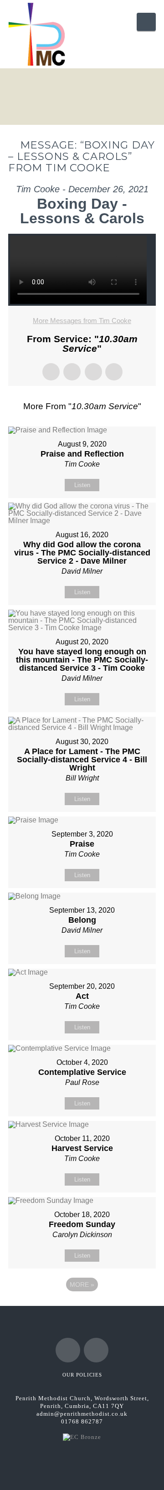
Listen (82, 485)
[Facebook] (68, 1350)
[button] (146, 22)
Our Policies (82, 1374)
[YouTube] (96, 1350)
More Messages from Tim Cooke (82, 320)
